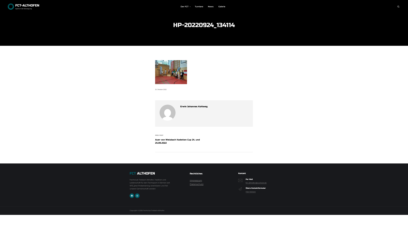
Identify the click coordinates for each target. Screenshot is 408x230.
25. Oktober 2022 (160, 89)
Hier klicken (251, 192)
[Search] (398, 6)
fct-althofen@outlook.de (256, 183)
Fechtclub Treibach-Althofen (153, 210)
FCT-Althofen (27, 5)
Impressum (196, 180)
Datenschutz (196, 184)
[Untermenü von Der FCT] (190, 6)
